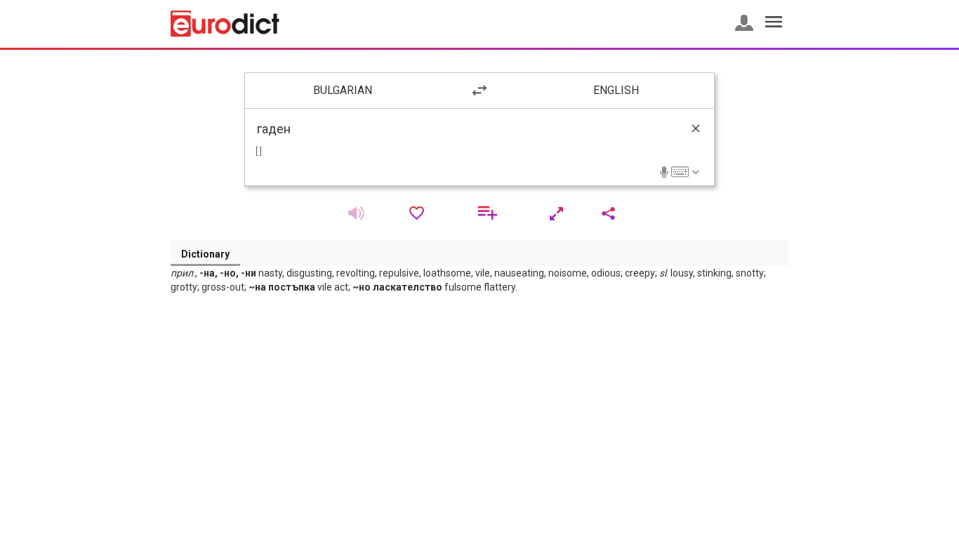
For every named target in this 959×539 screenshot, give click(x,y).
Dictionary (205, 254)
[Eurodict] (225, 24)
